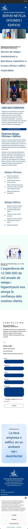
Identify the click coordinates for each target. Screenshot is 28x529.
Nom (5, 358)
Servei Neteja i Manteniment (7, 492)
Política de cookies (11, 527)
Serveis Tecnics (4, 494)
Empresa (6, 365)
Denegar (14, 519)
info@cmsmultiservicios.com (14, 485)
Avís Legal (19, 527)
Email (6, 372)
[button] (25, 498)
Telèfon (6, 379)
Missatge (7, 386)
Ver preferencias (14, 523)
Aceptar (14, 515)
